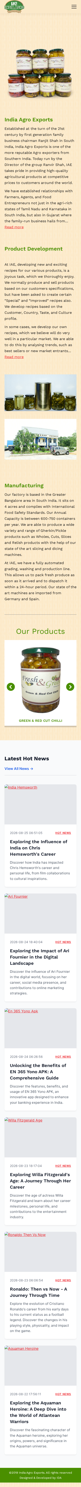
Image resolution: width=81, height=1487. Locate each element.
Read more (14, 227)
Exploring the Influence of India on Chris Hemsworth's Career (38, 848)
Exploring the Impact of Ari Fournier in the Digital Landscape (39, 957)
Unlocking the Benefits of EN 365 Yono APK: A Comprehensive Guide (38, 1072)
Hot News (63, 832)
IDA (59, 1477)
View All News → (18, 768)
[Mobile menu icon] (74, 6)
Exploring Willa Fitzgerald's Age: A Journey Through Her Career (40, 1181)
